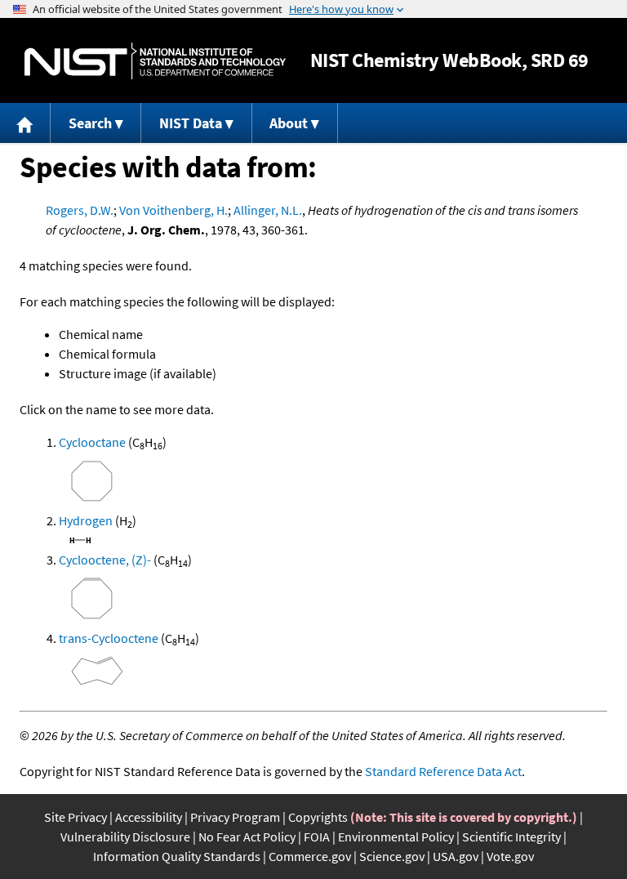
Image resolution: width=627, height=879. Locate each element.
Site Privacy (75, 817)
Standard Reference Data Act (443, 771)
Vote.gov (510, 856)
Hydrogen (86, 520)
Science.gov (392, 856)
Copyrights (318, 817)
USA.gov (455, 856)
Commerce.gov (310, 856)
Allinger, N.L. (267, 210)
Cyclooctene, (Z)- (105, 559)
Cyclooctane (92, 442)
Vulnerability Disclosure (125, 836)
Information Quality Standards (176, 856)
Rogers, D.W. (79, 210)
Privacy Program (235, 817)
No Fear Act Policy (247, 836)
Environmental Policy (396, 836)
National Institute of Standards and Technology (155, 60)
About (288, 123)
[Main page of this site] (25, 123)
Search (90, 123)
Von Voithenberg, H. (173, 210)
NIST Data (190, 123)
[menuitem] (25, 123)
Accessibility (148, 817)
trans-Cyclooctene (108, 638)
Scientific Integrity (511, 836)
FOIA (317, 836)
